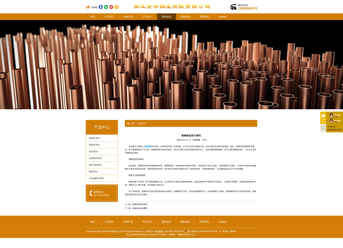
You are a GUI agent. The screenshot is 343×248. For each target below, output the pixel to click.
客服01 (336, 116)
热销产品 (128, 16)
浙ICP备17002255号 (174, 231)
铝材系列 (93, 151)
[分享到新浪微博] (111, 7)
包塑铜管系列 (95, 158)
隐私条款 (185, 16)
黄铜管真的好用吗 (139, 204)
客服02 (336, 122)
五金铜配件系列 (96, 178)
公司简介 (109, 16)
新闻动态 (166, 16)
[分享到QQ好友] (101, 7)
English (223, 16)
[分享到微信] (106, 7)
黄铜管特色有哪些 (139, 208)
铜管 (165, 234)
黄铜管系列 (94, 138)
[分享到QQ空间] (116, 7)
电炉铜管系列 (95, 165)
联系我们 (204, 16)
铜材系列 (93, 171)
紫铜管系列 (94, 145)
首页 (92, 16)
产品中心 (147, 16)
